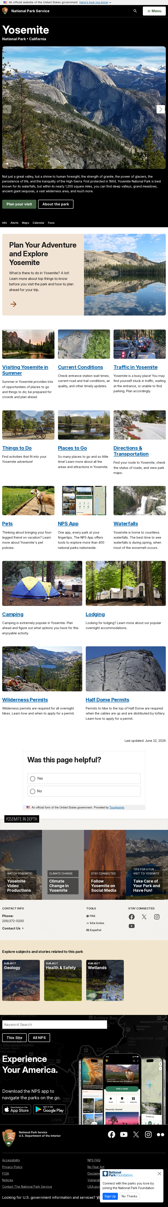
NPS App (68, 523)
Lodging (95, 614)
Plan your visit (19, 204)
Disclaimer (95, 1173)
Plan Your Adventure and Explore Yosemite (43, 254)
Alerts (14, 222)
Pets (7, 523)
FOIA (5, 1173)
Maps (25, 222)
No (39, 791)
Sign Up (110, 1196)
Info (4, 222)
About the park (55, 204)
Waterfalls (126, 523)
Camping (12, 614)
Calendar (38, 222)
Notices (7, 1180)
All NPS (39, 1037)
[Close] (159, 1173)
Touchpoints (116, 807)
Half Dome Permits (107, 699)
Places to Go (72, 448)
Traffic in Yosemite (136, 367)
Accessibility (11, 1160)
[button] (161, 109)
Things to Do (17, 448)
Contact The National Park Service (27, 1186)
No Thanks (129, 1196)
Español (95, 930)
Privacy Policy (12, 1167)
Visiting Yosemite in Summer (25, 370)
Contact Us (11, 928)
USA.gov (94, 1186)
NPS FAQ (94, 1160)
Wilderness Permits (25, 699)
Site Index (96, 923)
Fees (51, 222)
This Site (14, 1037)
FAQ (92, 915)
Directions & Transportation (131, 451)
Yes (40, 778)
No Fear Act (96, 1167)
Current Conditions (80, 367)
